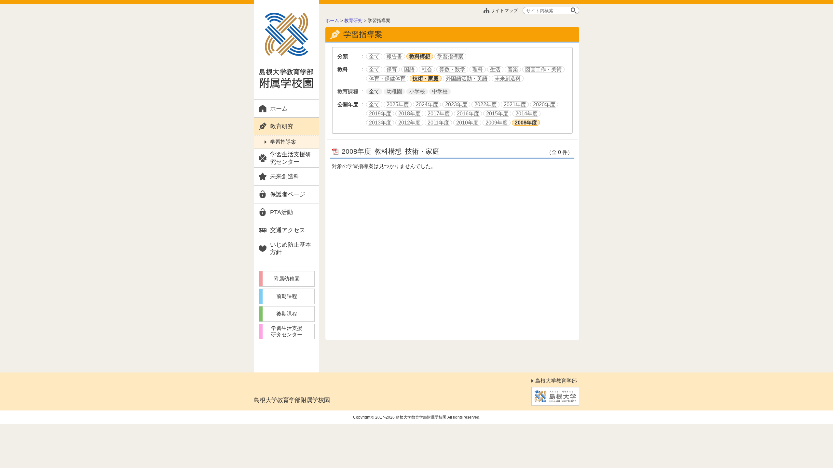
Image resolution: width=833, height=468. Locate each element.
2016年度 (468, 113)
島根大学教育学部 (556, 381)
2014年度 (526, 113)
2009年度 (496, 122)
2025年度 (398, 104)
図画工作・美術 (543, 69)
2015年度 (497, 113)
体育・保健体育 (387, 78)
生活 (495, 69)
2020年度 (544, 104)
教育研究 (282, 126)
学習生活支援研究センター (290, 158)
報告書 (394, 56)
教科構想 (419, 56)
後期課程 (286, 314)
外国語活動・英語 (466, 78)
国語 (409, 69)
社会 (427, 69)
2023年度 (456, 104)
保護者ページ (287, 194)
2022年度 (485, 104)
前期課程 (286, 296)
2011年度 (438, 122)
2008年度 (526, 122)
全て (374, 56)
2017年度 (439, 113)
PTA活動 (281, 212)
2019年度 (380, 113)
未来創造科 (284, 176)
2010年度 (467, 122)
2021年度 (515, 104)
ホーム (279, 108)
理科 (477, 69)
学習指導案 (283, 142)
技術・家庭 (426, 78)
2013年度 (380, 122)
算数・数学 (452, 69)
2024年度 (427, 104)
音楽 (513, 69)
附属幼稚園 (287, 278)
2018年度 (409, 113)
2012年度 (409, 122)
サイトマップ (504, 10)
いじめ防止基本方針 (290, 248)
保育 (392, 69)
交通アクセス (287, 230)
